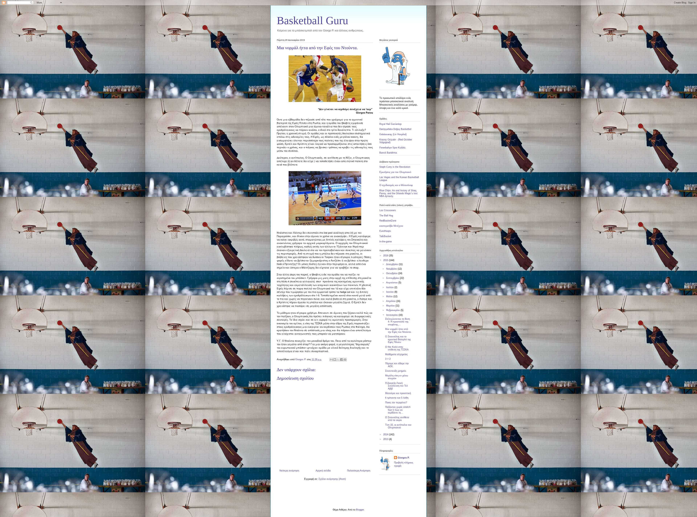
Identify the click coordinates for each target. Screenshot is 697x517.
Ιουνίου (390, 291)
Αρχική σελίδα (323, 470)
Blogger (360, 509)
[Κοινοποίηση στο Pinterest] (345, 359)
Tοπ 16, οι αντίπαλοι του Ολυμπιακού (398, 426)
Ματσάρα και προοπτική (398, 393)
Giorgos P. (403, 457)
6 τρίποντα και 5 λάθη (396, 397)
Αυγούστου (392, 282)
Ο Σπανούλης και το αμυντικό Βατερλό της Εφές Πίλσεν (398, 339)
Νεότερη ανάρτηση (289, 470)
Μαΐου (389, 296)
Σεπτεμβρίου (393, 278)
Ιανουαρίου (392, 315)
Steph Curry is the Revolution (394, 166)
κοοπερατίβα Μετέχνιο (391, 226)
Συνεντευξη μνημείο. (396, 370)
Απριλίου (391, 301)
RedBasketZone (387, 220)
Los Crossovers (387, 210)
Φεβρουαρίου (393, 310)
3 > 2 (388, 359)
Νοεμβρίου (392, 268)
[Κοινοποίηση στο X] (338, 359)
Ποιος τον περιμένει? (396, 402)
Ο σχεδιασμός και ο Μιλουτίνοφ (396, 185)
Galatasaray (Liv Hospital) (393, 134)
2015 (386, 260)
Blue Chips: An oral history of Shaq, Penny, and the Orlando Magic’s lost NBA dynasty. (398, 193)
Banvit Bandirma (388, 152)
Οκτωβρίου (392, 273)
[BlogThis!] (335, 359)
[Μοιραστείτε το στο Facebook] (341, 359)
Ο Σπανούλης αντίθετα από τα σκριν (397, 419)
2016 (386, 255)
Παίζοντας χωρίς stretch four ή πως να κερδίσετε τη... (397, 410)
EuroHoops (385, 231)
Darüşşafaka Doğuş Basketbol (395, 129)
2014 (386, 434)
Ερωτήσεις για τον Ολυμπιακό (395, 172)
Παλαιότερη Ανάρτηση (358, 470)
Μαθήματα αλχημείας (396, 354)
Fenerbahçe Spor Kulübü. (392, 147)
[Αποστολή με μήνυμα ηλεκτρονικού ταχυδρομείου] (331, 359)
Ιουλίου (390, 287)
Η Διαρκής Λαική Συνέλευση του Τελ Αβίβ (396, 386)
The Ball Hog (386, 215)
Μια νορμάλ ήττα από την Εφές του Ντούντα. (398, 330)
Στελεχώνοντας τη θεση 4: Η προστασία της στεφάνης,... (397, 322)
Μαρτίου (391, 305)
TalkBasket (385, 236)
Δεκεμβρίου (392, 264)
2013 (386, 439)
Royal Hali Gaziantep (390, 124)
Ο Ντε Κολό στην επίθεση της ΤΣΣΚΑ (397, 348)
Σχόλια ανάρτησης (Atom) (332, 479)
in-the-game (385, 241)
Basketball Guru (312, 21)
